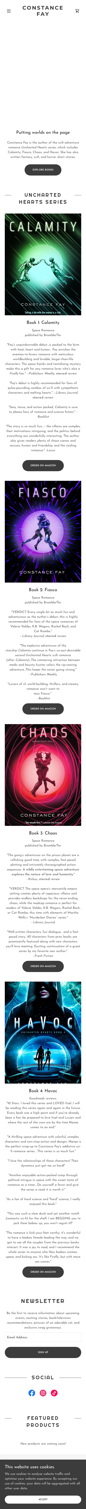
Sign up (43, 1352)
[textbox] (43, 1337)
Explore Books (43, 170)
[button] (10, 11)
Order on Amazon (43, 465)
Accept (43, 1499)
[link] (43, 11)
